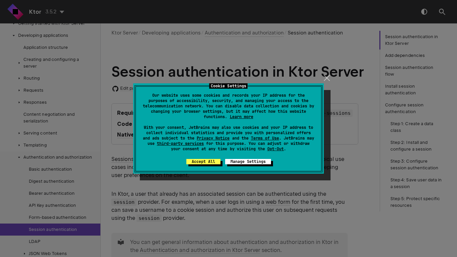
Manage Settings (248, 161)
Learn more (241, 116)
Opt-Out (275, 149)
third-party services (180, 143)
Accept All (203, 161)
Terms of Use (265, 138)
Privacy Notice (213, 138)
